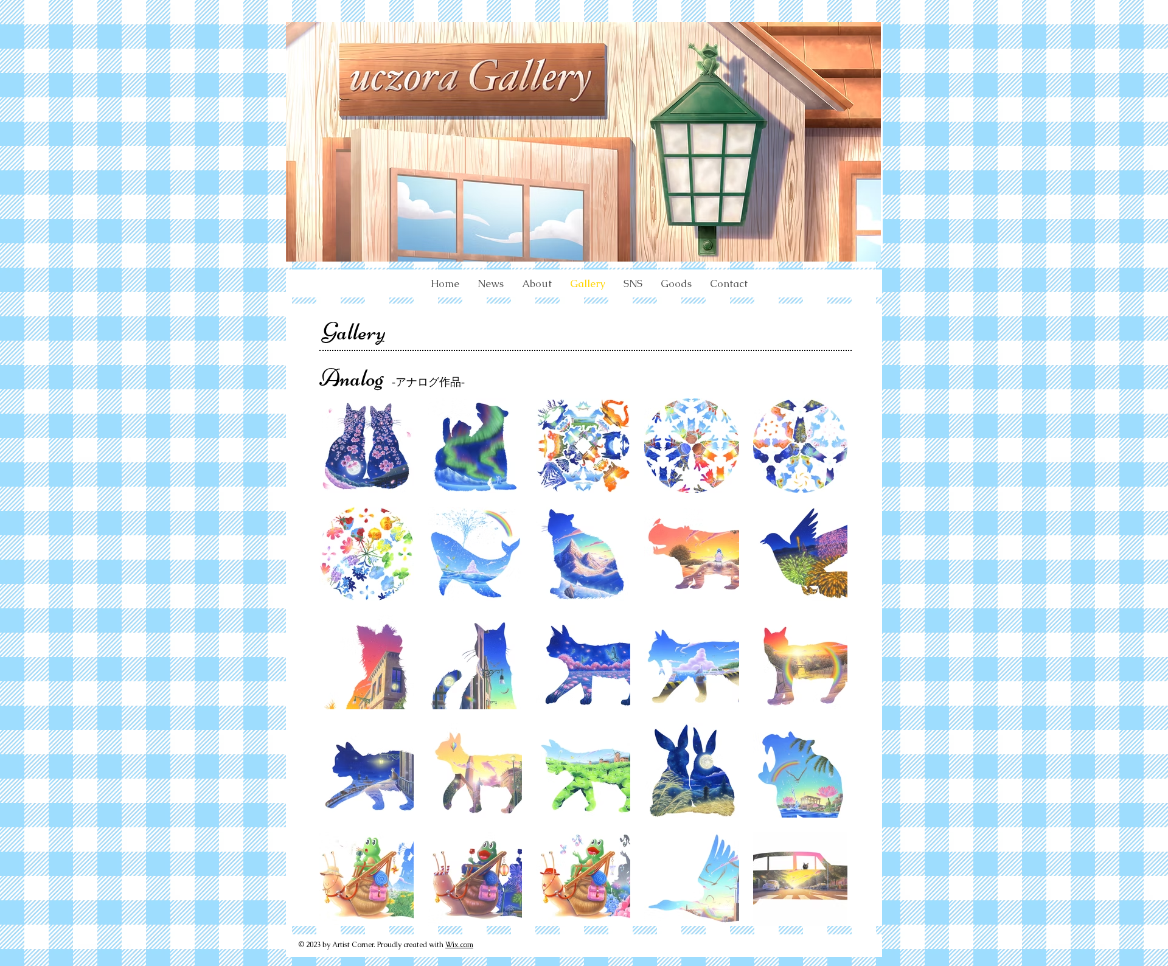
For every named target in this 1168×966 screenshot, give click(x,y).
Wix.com (459, 945)
